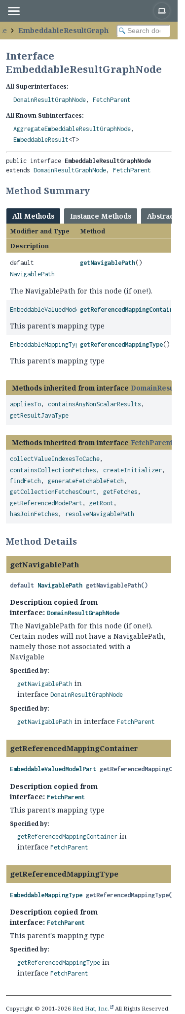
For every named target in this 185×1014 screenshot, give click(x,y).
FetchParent (112, 99)
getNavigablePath (107, 262)
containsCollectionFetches (53, 470)
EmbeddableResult (41, 139)
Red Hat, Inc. (91, 1008)
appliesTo (25, 404)
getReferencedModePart (46, 503)
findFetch (25, 481)
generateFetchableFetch (86, 481)
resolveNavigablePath (99, 514)
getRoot (101, 503)
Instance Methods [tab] (100, 216)
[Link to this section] (96, 190)
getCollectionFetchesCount (53, 491)
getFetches (120, 491)
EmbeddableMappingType (46, 344)
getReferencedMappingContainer (130, 309)
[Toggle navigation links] (13, 11)
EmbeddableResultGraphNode (72, 30)
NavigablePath (32, 274)
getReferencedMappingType (121, 344)
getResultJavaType (39, 415)
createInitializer (132, 470)
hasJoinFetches (34, 514)
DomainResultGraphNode (49, 99)
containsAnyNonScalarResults (94, 404)
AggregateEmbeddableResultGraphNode (72, 128)
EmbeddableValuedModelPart (53, 309)
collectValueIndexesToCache (55, 458)
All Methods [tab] (33, 216)
